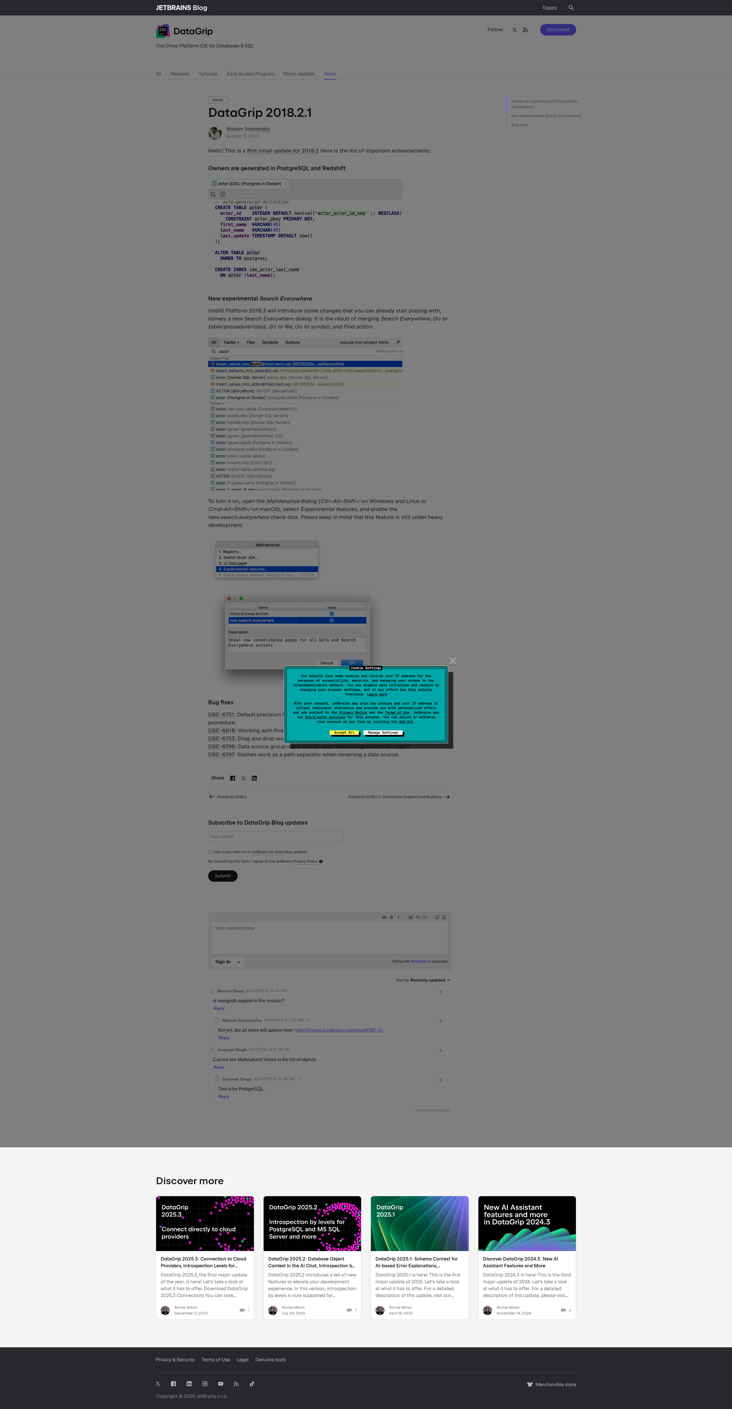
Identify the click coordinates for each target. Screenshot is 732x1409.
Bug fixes (519, 125)
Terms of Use (397, 712)
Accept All (344, 732)
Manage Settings (383, 732)
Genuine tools (270, 1359)
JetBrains (206, 1396)
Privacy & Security (175, 1359)
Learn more (377, 694)
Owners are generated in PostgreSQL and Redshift (544, 104)
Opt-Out (406, 721)
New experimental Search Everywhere (545, 116)
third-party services (325, 717)
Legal (242, 1359)
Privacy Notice (353, 712)
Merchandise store (554, 1387)
